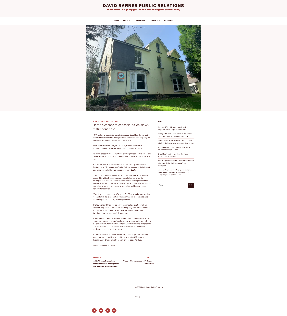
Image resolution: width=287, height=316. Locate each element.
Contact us (168, 21)
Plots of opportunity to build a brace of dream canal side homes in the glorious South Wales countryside (176, 163)
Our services (140, 21)
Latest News (155, 21)
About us (126, 21)
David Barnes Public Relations (143, 5)
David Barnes (115, 121)
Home (116, 21)
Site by (137, 297)
